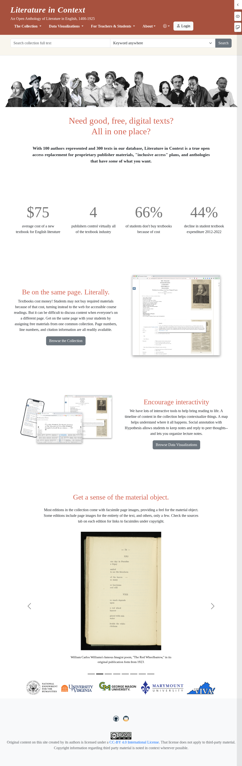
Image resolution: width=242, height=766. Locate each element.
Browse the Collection (65, 341)
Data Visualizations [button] (65, 26)
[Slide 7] (142, 674)
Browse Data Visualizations (176, 445)
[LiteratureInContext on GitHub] (117, 718)
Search (223, 43)
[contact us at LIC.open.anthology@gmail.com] (126, 718)
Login (185, 26)
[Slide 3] (108, 674)
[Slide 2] (99, 674)
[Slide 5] (125, 674)
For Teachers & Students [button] (111, 26)
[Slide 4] (116, 674)
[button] (166, 26)
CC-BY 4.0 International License (134, 742)
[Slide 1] (91, 674)
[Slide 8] (150, 674)
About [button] (148, 26)
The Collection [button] (26, 26)
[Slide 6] (133, 674)
